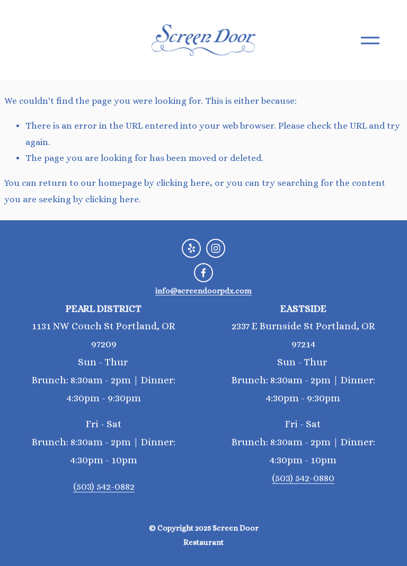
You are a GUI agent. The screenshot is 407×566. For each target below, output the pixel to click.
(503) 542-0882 (104, 486)
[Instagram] (215, 248)
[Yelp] (191, 248)
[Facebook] (203, 272)
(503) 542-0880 (303, 477)
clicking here (183, 183)
